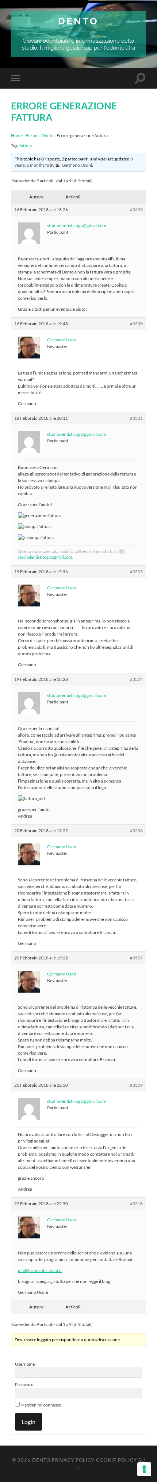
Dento (78, 21)
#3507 (136, 958)
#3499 (136, 209)
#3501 (136, 418)
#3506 (136, 830)
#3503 (136, 571)
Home (17, 135)
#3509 (136, 1085)
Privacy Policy (73, 1460)
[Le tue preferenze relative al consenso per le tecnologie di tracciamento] (144, 1469)
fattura (25, 145)
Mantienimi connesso (40, 1405)
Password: (25, 1384)
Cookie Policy (116, 1460)
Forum (32, 135)
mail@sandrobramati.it (40, 1270)
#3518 (136, 1203)
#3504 (136, 679)
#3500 (136, 323)
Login (28, 1421)
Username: (25, 1364)
